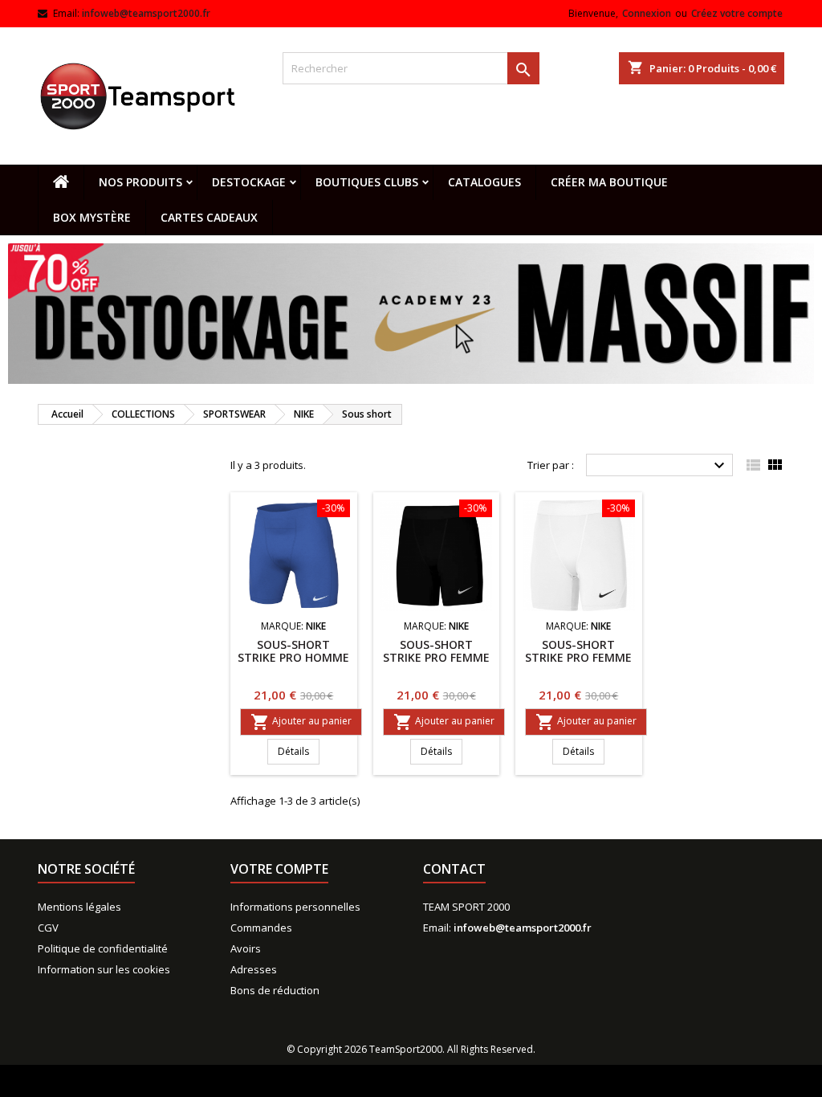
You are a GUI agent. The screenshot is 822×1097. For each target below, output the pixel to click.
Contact (454, 869)
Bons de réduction (274, 990)
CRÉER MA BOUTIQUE (609, 182)
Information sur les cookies (104, 969)
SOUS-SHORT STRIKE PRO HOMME (293, 651)
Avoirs (245, 948)
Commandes (261, 927)
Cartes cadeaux (209, 217)
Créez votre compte (737, 13)
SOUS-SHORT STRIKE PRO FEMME (436, 651)
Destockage (249, 182)
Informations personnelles (295, 906)
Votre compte (279, 869)
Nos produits (140, 182)
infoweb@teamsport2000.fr (146, 13)
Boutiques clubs (366, 182)
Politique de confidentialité (103, 948)
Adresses (253, 969)
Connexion (646, 13)
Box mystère (92, 217)
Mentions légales (79, 906)
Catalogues (484, 182)
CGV (48, 927)
